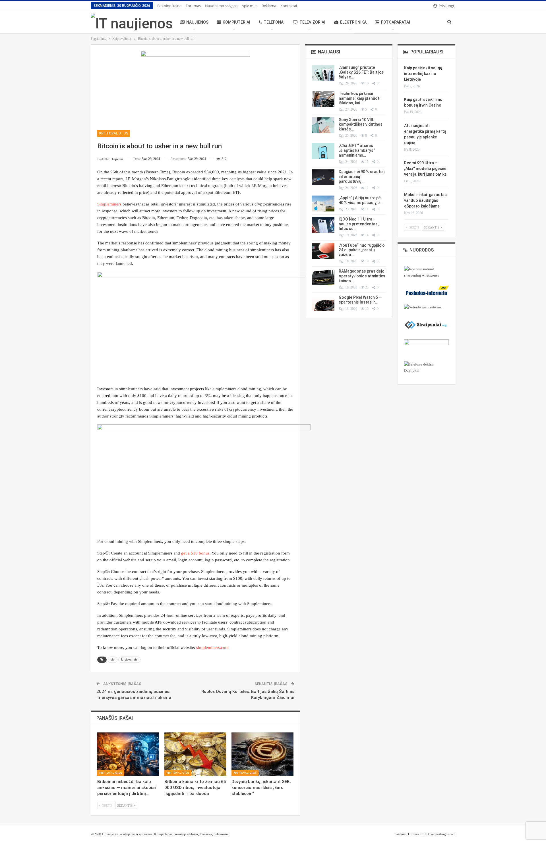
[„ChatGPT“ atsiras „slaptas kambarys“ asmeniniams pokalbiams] (323, 151)
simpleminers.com (212, 647)
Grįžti (106, 805)
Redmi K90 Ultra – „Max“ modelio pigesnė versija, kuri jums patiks (425, 169)
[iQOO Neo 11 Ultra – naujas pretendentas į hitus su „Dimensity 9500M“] (323, 225)
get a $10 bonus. (196, 553)
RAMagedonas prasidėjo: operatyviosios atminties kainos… (362, 276)
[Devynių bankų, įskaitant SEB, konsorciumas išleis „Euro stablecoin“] (262, 754)
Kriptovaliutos (113, 133)
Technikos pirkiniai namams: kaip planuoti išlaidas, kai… (359, 98)
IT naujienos (110, 834)
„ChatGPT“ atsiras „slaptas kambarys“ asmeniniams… (357, 150)
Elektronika (353, 22)
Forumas (193, 5)
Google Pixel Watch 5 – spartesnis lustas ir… (360, 299)
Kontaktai (288, 5)
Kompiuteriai (236, 22)
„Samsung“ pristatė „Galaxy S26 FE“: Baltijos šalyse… (361, 72)
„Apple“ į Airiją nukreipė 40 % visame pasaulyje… (360, 200)
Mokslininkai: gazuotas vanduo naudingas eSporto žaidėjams (425, 200)
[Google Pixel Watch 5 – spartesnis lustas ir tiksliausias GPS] (323, 303)
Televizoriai (312, 22)
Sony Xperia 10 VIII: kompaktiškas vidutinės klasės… (360, 124)
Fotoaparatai (395, 22)
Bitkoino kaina (169, 5)
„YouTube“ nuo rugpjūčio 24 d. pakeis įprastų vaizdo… (362, 250)
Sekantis (125, 805)
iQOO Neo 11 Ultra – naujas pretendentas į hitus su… (359, 224)
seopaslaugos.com (443, 834)
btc (113, 659)
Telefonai (274, 22)
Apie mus (249, 5)
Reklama (269, 5)
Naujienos (197, 22)
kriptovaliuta (129, 659)
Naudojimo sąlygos (221, 5)
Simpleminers (110, 204)
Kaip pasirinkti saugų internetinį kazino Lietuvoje (423, 74)
